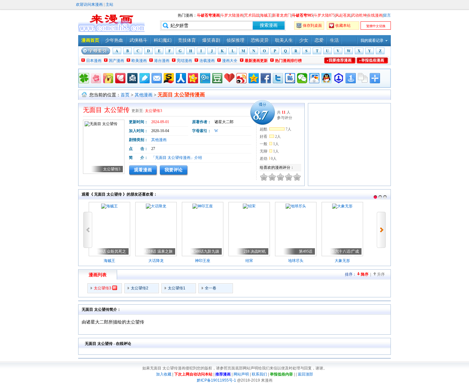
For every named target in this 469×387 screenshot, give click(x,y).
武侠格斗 (138, 40)
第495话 (305, 251)
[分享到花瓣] (120, 78)
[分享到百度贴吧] (290, 78)
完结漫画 (184, 60)
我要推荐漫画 (340, 60)
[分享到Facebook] (266, 78)
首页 (125, 95)
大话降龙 (156, 260)
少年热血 (114, 40)
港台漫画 (161, 60)
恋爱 (319, 40)
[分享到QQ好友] (326, 78)
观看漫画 (143, 169)
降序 (364, 274)
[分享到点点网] (132, 78)
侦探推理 (235, 40)
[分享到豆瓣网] (217, 78)
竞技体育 (187, 40)
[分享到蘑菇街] (108, 78)
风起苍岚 (343, 15)
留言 (387, 15)
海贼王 (266, 15)
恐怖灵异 (260, 40)
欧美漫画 (139, 60)
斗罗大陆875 (324, 15)
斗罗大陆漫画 (231, 15)
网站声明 (241, 374)
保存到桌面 (312, 25)
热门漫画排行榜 (288, 60)
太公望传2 (139, 288)
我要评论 (173, 169)
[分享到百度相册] (314, 78)
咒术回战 (251, 15)
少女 (303, 40)
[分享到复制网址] (363, 78)
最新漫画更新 (256, 60)
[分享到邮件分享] (157, 78)
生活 (334, 40)
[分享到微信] (302, 78)
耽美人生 (284, 40)
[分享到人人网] (181, 78)
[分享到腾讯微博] (205, 78)
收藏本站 (343, 25)
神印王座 (202, 260)
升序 (381, 274)
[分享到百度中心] (338, 78)
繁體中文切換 (375, 26)
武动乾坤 (359, 15)
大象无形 (342, 260)
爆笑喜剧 (211, 40)
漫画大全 (229, 60)
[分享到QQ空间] (254, 78)
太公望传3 (153, 110)
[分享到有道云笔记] (144, 78)
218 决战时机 (255, 251)
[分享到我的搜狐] (169, 78)
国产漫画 (116, 60)
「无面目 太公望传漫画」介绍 (176, 157)
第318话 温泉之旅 (158, 251)
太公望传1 (176, 288)
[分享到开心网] (193, 78)
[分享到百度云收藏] (229, 78)
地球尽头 (295, 260)
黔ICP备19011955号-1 (216, 380)
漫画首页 (90, 40)
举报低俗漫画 (372, 60)
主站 (109, 4)
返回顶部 (305, 374)
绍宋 (249, 260)
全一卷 (210, 288)
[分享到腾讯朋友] (84, 78)
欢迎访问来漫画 (89, 4)
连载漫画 (207, 60)
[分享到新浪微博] (241, 78)
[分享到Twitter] (278, 78)
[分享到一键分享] (351, 78)
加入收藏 (163, 374)
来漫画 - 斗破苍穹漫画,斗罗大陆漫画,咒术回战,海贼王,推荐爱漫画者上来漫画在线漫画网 (111, 22)
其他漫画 (144, 95)
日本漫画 (93, 60)
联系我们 (259, 374)
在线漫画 (375, 15)
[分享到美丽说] (96, 78)
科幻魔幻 (163, 40)
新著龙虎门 (281, 15)
